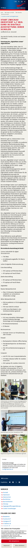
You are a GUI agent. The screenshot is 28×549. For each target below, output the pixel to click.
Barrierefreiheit (7, 501)
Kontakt (5, 492)
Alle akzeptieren (14, 541)
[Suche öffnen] (19, 1)
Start (2, 12)
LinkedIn (5, 526)
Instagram (6, 521)
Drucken (5, 478)
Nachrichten (6, 14)
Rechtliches (6, 499)
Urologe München (7, 469)
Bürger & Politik (10, 12)
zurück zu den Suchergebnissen (10, 16)
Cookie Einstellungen (9, 508)
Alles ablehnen (19, 545)
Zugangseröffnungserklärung (11, 506)
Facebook (6, 519)
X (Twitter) (6, 523)
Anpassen (7, 545)
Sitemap (5, 504)
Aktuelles (19, 12)
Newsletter (6, 516)
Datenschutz (7, 497)
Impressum (6, 495)
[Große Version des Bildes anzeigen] (14, 389)
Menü (3, 8)
